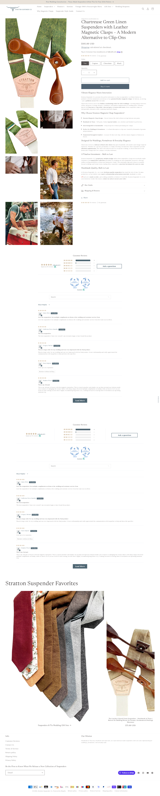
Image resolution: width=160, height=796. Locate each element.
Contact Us (9, 745)
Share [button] (85, 198)
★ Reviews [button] (158, 399)
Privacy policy (83, 791)
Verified (79, 289)
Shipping (85, 47)
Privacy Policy (10, 760)
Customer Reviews (12, 741)
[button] (49, 6)
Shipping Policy (11, 756)
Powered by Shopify (59, 791)
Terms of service (95, 791)
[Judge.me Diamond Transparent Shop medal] (85, 282)
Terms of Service (12, 749)
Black (119, 63)
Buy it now (105, 87)
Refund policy (72, 791)
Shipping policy (108, 791)
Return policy (10, 752)
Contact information (121, 791)
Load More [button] (80, 400)
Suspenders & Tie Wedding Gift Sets (53, 725)
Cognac (95, 63)
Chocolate (108, 63)
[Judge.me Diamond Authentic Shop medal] (74, 282)
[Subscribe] (42, 772)
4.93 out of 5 (56, 265)
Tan (85, 63)
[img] (42, 310)
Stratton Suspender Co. (45, 791)
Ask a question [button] (109, 266)
